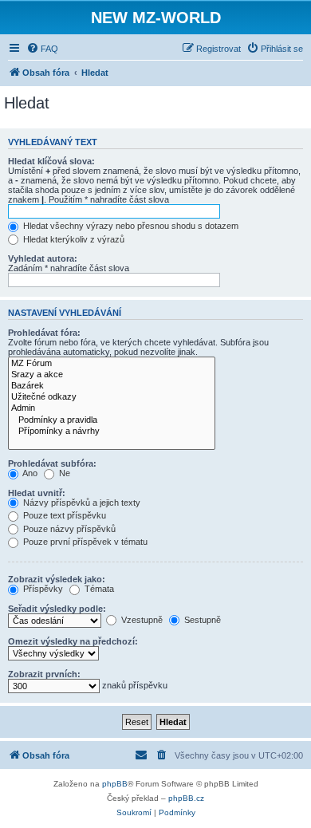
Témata (98, 588)
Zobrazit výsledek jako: (56, 579)
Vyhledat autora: (42, 258)
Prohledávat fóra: (44, 332)
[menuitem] (42, 48)
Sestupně (201, 620)
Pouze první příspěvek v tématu (84, 541)
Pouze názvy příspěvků (68, 529)
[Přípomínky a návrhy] (112, 431)
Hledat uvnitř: (36, 493)
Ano (29, 473)
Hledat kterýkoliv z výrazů (72, 239)
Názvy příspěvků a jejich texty (80, 502)
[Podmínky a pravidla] (112, 420)
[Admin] (112, 408)
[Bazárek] (112, 386)
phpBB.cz (186, 798)
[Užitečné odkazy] (112, 397)
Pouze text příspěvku (63, 515)
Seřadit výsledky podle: (57, 608)
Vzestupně (141, 620)
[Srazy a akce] (112, 374)
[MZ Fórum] (112, 363)
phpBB (115, 783)
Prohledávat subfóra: (52, 463)
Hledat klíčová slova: (51, 161)
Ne (63, 473)
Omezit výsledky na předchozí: (73, 641)
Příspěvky (42, 588)
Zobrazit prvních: (44, 674)
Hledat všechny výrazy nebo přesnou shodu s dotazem (129, 226)
